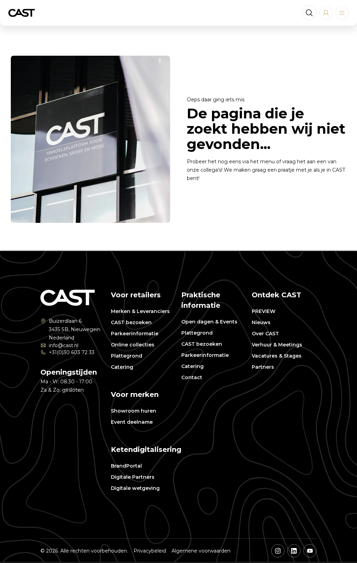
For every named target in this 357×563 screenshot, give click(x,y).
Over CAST (265, 333)
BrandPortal (126, 466)
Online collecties (132, 345)
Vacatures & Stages (277, 356)
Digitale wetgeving (135, 488)
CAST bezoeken (131, 322)
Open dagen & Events (209, 322)
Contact (191, 377)
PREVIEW (263, 311)
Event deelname (132, 422)
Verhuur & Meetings (277, 345)
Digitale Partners (132, 477)
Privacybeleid (150, 551)
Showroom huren (133, 411)
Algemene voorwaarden (201, 551)
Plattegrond (126, 356)
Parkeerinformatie (134, 333)
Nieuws (261, 322)
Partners (263, 367)
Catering (122, 367)
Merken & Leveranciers (140, 311)
